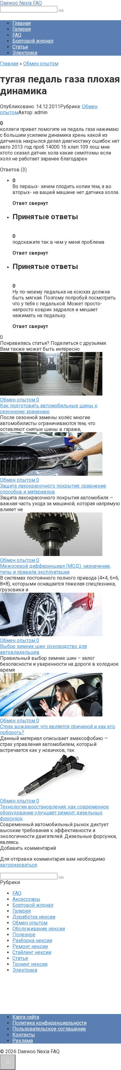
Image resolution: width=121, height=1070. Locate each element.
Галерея (21, 29)
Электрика (24, 53)
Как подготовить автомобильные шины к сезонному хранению (48, 409)
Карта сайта (25, 1017)
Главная (21, 23)
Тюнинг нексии (29, 964)
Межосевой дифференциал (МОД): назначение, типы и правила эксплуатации (55, 569)
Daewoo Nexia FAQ (21, 3)
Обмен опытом (29, 923)
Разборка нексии (32, 940)
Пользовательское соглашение (49, 1029)
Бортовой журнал (32, 41)
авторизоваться (18, 865)
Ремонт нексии (30, 946)
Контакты (23, 1035)
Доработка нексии (33, 917)
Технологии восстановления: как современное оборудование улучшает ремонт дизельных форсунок (54, 813)
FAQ (16, 35)
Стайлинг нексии (31, 952)
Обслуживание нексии (38, 929)
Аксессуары (26, 899)
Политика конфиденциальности (49, 1023)
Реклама (22, 1041)
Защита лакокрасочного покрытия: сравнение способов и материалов (53, 489)
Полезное (23, 935)
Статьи (20, 47)
